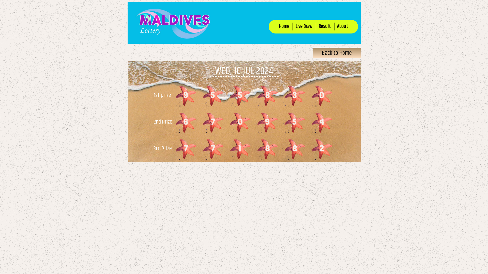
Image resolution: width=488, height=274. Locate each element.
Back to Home (337, 53)
